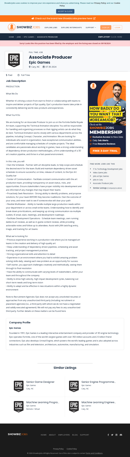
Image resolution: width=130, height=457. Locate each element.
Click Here (110, 37)
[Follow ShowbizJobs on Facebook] (108, 434)
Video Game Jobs (100, 172)
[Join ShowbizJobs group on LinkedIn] (116, 434)
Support (90, 27)
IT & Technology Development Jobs (108, 169)
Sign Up (105, 27)
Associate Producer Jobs (103, 183)
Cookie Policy (72, 449)
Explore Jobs (51, 27)
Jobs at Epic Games (101, 176)
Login (117, 27)
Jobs (19, 37)
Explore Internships (71, 27)
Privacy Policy (100, 3)
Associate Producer (47, 37)
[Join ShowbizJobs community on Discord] (121, 434)
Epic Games (29, 37)
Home (11, 37)
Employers (64, 435)
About (52, 435)
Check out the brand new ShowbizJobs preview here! (64, 18)
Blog (75, 435)
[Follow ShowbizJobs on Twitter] (112, 434)
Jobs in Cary (98, 179)
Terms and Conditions (94, 453)
